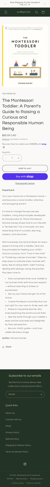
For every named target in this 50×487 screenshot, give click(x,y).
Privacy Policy (12, 432)
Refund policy (22, 479)
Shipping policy (36, 479)
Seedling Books (23, 475)
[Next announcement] (45, 4)
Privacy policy (18, 483)
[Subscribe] (41, 394)
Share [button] (8, 347)
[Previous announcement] (5, 4)
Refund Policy (12, 439)
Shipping (5, 139)
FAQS (8, 426)
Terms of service (34, 483)
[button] (6, 12)
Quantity (6, 152)
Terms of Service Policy (17, 452)
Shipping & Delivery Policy (18, 445)
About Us (10, 413)
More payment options (25, 183)
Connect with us (13, 420)
